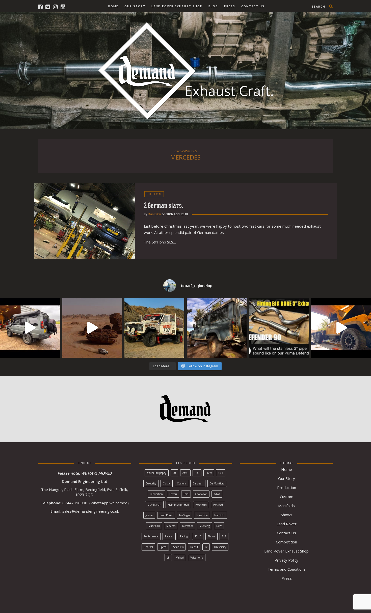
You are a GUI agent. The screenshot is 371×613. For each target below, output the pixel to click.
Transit (194, 547)
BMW (209, 473)
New (219, 526)
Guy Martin (154, 504)
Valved (180, 557)
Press (229, 6)
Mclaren (171, 526)
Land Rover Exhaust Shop (176, 6)
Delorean (198, 483)
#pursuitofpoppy (156, 473)
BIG (197, 473)
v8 (168, 557)
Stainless (178, 547)
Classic (166, 483)
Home (113, 6)
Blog (213, 6)
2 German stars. (163, 205)
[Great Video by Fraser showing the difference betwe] (279, 328)
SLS (224, 536)
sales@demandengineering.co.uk (90, 511)
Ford (186, 494)
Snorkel (148, 547)
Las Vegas (184, 515)
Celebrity (151, 483)
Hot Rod (218, 504)
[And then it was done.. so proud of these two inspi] (92, 328)
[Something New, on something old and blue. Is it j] (217, 328)
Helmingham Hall (178, 504)
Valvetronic (196, 557)
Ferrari (173, 494)
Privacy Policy (286, 560)
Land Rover (166, 515)
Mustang (204, 526)
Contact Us (252, 6)
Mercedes (187, 526)
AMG (185, 473)
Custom (154, 194)
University (220, 547)
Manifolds (154, 526)
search (318, 6)
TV (206, 547)
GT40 (217, 494)
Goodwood (201, 494)
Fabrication (156, 494)
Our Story (134, 6)
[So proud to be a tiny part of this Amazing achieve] (154, 328)
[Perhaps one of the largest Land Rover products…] (341, 328)
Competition (286, 541)
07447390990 (74, 502)
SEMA (197, 536)
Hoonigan (201, 504)
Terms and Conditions (287, 569)
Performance (151, 536)
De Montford (217, 483)
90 (174, 473)
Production (286, 487)
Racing (184, 536)
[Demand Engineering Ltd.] (185, 70)
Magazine (202, 515)
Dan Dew (154, 214)
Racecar (169, 536)
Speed (163, 547)
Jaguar (149, 515)
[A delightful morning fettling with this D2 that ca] (30, 328)
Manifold (219, 515)
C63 (220, 473)
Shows (211, 536)
